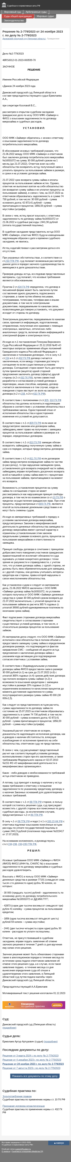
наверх (59, 1142)
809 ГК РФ (35, 423)
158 (23, 393)
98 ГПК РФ (36, 801)
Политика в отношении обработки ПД (27, 1151)
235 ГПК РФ (29, 844)
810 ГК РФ (35, 442)
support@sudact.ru (23, 1149)
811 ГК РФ (35, 458)
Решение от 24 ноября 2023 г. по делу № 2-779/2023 (33, 1063)
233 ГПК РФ (12, 261)
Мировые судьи (45, 16)
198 (15, 844)
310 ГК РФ (55, 400)
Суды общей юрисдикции (18, 16)
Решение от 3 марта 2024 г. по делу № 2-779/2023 (30, 1055)
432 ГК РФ (24, 358)
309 (46, 400)
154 (7, 358)
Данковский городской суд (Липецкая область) (24, 39)
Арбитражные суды (36, 11)
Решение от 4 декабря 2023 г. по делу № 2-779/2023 (31, 1059)
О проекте (6, 1151)
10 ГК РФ (58, 497)
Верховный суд (12, 11)
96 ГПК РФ (37, 814)
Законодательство (14, 20)
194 (10, 844)
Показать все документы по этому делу (35, 1076)
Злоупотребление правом (17, 1096)
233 (20, 844)
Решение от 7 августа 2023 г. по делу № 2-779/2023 (31, 1068)
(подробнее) (9, 1027)
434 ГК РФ (23, 286)
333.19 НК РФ (55, 821)
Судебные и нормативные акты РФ (23, 6)
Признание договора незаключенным (23, 1106)
